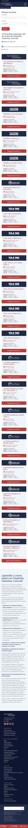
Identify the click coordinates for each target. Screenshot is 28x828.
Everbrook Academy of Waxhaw (11, 494)
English (7, 721)
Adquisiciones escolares (9, 788)
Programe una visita (10, 717)
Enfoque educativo (8, 730)
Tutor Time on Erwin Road (12, 289)
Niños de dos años (8, 744)
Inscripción (6, 775)
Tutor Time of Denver (11, 338)
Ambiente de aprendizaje (9, 735)
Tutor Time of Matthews (12, 238)
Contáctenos (6, 796)
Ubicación (4, 14)
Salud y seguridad (8, 770)
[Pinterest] (10, 724)
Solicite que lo (13, 560)
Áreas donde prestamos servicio (10, 821)
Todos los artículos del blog (10, 800)
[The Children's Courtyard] (9, 714)
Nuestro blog (8, 799)
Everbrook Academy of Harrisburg (11, 521)
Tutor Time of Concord (11, 214)
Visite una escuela (8, 769)
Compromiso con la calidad (10, 733)
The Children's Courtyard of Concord (13, 88)
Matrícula (6, 774)
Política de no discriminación (10, 819)
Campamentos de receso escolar (11, 757)
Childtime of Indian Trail (12, 163)
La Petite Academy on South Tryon (13, 416)
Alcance (4, 21)
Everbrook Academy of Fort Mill (13, 468)
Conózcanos (8, 783)
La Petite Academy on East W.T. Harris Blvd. (13, 389)
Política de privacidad (8, 817)
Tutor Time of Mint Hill (11, 313)
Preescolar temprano (8, 745)
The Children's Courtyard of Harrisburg (13, 62)
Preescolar (6, 747)
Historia (5, 792)
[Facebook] (5, 724)
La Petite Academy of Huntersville (11, 442)
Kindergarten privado (8, 752)
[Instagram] (8, 724)
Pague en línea (9, 719)
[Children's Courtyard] (6, 4)
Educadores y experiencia (9, 731)
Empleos (6, 786)
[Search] (22, 808)
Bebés (5, 740)
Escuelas (7, 765)
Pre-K (5, 748)
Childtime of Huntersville (12, 114)
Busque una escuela (5, 7)
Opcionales (6, 760)
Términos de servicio (8, 818)
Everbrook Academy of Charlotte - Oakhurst (11, 547)
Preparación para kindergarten (11, 750)
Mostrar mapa (8, 42)
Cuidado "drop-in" (8, 755)
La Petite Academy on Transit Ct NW (11, 363)
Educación (7, 728)
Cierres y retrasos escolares (10, 779)
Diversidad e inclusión (9, 784)
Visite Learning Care (8, 816)
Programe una (13, 76)
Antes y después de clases (9, 753)
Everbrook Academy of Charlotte (11, 188)
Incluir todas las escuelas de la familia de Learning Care (13, 48)
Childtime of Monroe (10, 138)
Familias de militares (8, 777)
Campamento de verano (9, 758)
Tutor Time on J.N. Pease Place (12, 263)
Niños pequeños (7, 742)
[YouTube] (13, 724)
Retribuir (6, 791)
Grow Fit (6, 762)
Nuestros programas (11, 739)
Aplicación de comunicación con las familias (13, 772)
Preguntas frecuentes (8, 794)
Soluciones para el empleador (10, 789)
